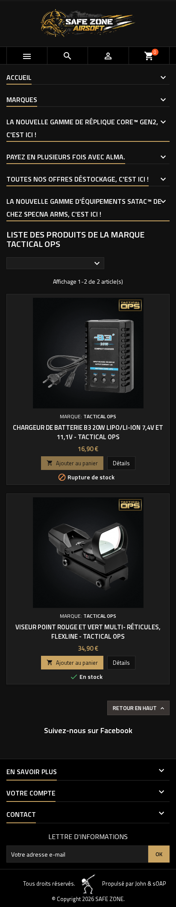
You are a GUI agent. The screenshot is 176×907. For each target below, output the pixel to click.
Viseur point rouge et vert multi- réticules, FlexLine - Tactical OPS (88, 631)
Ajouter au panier (72, 463)
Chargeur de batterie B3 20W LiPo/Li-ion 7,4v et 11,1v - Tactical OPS (88, 432)
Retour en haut (139, 708)
